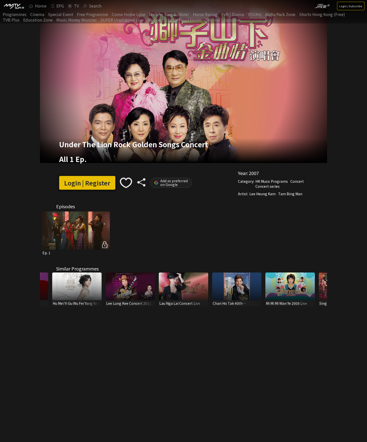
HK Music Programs (271, 181)
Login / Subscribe (350, 6)
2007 (254, 173)
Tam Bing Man (290, 193)
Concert (297, 181)
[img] (13, 6)
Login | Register (87, 182)
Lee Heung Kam (262, 193)
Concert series (267, 186)
